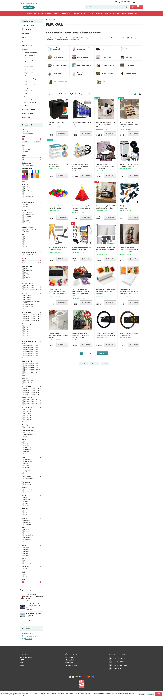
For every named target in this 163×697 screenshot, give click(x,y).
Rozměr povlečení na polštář (29, 342)
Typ (23, 129)
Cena (24, 137)
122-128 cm (28, 297)
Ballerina (27, 442)
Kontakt (22, 665)
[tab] (135, 94)
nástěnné (27, 484)
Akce (26, 131)
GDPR (22, 660)
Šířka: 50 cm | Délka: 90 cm (31, 381)
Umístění (25, 488)
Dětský (27, 532)
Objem (24, 235)
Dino (26, 444)
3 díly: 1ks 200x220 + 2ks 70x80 (30, 230)
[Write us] (110, 668)
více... (23, 181)
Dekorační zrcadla (29, 70)
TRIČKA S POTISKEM (30, 103)
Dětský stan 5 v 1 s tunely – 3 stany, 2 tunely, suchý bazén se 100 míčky (81, 208)
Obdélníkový (28, 461)
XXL (26, 514)
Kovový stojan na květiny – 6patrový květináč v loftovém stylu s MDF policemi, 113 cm (129, 250)
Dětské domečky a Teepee (31, 94)
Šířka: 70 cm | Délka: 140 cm (32, 382)
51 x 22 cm (27, 328)
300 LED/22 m (28, 278)
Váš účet (137, 2)
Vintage (27, 220)
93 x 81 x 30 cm (29, 427)
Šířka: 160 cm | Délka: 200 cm (32, 318)
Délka (24, 155)
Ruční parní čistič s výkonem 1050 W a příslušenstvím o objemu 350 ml (105, 125)
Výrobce (25, 559)
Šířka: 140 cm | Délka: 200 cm (32, 388)
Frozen (26, 445)
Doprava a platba (70, 657)
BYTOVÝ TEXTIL (86, 13)
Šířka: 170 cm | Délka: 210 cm (32, 400)
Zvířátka (27, 222)
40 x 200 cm (28, 413)
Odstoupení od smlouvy (72, 665)
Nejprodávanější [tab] (84, 94)
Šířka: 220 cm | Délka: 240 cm (32, 404)
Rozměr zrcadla (27, 407)
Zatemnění (25, 566)
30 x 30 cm (27, 409)
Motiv (24, 210)
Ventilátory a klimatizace (31, 53)
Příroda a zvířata (29, 214)
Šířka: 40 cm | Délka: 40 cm (31, 347)
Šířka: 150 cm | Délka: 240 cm (32, 289)
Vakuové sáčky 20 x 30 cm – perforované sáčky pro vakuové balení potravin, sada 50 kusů (129, 291)
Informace (26, 654)
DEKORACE (99, 14)
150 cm (26, 549)
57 (90, 353)
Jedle (26, 147)
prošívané (27, 524)
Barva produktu (27, 169)
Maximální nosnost (28, 202)
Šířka (23, 579)
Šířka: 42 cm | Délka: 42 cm (31, 349)
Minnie (26, 451)
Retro (26, 218)
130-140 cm (28, 299)
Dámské (27, 503)
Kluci (26, 497)
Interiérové (28, 490)
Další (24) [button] (101, 353)
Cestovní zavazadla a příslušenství (30, 57)
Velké (26, 568)
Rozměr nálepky (27, 324)
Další (30, 621)
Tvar (23, 457)
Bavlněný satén (29, 196)
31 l (25, 243)
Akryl (26, 189)
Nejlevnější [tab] (62, 94)
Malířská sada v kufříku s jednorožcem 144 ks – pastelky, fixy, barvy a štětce (105, 166)
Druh (23, 145)
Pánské (26, 505)
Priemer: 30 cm (29, 304)
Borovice (27, 149)
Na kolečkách (28, 254)
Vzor (23, 528)
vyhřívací (27, 522)
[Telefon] (110, 661)
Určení (24, 495)
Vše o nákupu (71, 654)
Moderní (27, 574)
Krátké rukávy (28, 165)
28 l (25, 239)
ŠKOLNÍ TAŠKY (46, 13)
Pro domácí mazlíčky (30, 79)
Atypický (27, 459)
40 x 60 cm (27, 417)
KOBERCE (75, 13)
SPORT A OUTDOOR (111, 13)
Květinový (27, 537)
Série (24, 440)
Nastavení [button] (141, 694)
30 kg (26, 204)
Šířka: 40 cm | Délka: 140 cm (32, 371)
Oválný (26, 465)
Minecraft (27, 449)
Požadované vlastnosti (29, 252)
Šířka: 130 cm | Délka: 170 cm (32, 314)
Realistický (27, 216)
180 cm (26, 551)
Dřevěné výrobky (29, 100)
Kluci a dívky (28, 499)
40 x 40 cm (27, 415)
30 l (25, 241)
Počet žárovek (27, 266)
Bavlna (27, 194)
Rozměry (25, 425)
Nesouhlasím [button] (150, 694)
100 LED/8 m (28, 270)
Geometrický (28, 533)
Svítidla (26, 64)
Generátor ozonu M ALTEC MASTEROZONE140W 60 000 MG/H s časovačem (80, 335)
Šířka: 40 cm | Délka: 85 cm (31, 367)
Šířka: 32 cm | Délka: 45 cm (31, 363)
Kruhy (26, 436)
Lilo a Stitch (27, 447)
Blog (21, 662)
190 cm (26, 553)
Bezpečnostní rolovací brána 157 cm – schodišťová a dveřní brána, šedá (105, 250)
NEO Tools (27, 563)
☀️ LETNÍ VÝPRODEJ (32, 13)
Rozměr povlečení (28, 228)
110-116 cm (28, 295)
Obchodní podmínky (26, 657)
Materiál (25, 185)
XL (25, 512)
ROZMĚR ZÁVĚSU (27, 284)
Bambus (27, 193)
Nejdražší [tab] (73, 94)
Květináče (26, 76)
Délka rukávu (26, 163)
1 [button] (82, 353)
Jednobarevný (28, 535)
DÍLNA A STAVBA (126, 13)
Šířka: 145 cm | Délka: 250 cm (32, 288)
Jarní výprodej (28, 133)
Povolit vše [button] (159, 694)
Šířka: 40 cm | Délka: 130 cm (32, 369)
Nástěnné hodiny (28, 67)
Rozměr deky (26, 312)
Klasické (27, 520)
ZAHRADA (56, 13)
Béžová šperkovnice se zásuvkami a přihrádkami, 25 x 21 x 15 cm (129, 125)
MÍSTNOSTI (26, 118)
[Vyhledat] (127, 7)
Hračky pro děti (28, 91)
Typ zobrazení (26, 476)
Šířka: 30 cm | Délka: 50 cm (31, 345)
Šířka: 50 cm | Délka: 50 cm (31, 353)
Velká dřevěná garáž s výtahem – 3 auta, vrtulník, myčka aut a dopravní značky (81, 166)
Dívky (26, 501)
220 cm (26, 555)
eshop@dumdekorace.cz (31, 636)
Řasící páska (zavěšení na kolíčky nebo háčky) (31, 433)
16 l (25, 237)
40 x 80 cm (27, 419)
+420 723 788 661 (29, 633)
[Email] (116, 2)
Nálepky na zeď (28, 73)
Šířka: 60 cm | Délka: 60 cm (31, 355)
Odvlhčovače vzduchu (30, 82)
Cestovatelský (28, 212)
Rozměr (24, 293)
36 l (25, 246)
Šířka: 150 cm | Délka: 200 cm (32, 316)
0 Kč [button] (136, 7)
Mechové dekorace (29, 97)
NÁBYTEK (65, 13)
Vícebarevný (28, 539)
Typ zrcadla (26, 482)
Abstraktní (27, 530)
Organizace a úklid (29, 61)
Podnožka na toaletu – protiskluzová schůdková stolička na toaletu (58, 335)
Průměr (24, 258)
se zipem (27, 473)
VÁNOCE (26, 106)
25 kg (26, 206)
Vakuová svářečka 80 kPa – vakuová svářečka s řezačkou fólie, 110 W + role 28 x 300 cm (57, 291)
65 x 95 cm (27, 334)
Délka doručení (69, 660)
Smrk (26, 151)
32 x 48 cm (27, 411)
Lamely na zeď (28, 88)
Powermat (27, 561)
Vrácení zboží (69, 662)
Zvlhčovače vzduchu (30, 85)
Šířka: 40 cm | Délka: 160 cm (32, 373)
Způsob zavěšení (27, 430)
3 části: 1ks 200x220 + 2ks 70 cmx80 (32, 302)
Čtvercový (27, 467)
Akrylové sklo (28, 191)
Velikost (25, 379)
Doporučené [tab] (52, 94)
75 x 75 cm (27, 335)
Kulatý (26, 463)
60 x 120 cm (28, 330)
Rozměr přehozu (27, 398)
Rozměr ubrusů (27, 361)
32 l (25, 244)
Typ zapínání (26, 471)
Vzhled (24, 518)
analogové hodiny (29, 478)
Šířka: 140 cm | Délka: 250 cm (32, 286)
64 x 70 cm (27, 332)
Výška (24, 545)
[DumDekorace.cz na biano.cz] (81, 683)
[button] (141, 7)
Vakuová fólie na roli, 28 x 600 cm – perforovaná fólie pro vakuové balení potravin (105, 291)
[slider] (23, 139)
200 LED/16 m (28, 274)
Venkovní (27, 491)
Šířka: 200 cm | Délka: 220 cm (32, 320)
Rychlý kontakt (28, 639)
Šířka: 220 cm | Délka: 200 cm (32, 394)
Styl (23, 572)
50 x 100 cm (28, 326)
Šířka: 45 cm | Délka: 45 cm (31, 351)
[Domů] (29, 5)
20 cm (26, 547)
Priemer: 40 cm (29, 306)
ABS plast (27, 187)
